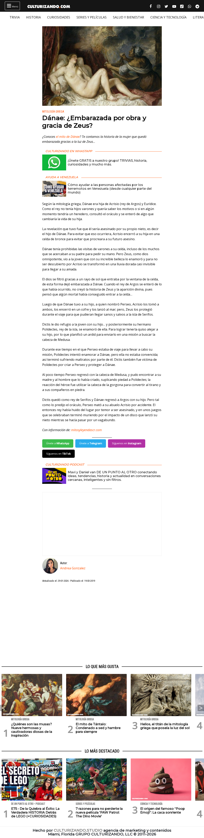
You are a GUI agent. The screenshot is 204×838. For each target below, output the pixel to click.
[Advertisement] (102, 623)
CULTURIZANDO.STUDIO (78, 830)
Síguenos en (126, 443)
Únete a (57, 443)
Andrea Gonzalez (72, 568)
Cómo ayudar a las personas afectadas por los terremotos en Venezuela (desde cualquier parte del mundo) (110, 188)
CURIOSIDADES (58, 17)
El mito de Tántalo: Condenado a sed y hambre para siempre (98, 728)
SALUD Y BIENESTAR (128, 17)
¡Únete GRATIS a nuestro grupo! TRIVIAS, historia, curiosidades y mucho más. (107, 162)
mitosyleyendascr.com (86, 430)
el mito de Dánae (68, 136)
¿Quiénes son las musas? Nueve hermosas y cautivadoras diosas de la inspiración (31, 730)
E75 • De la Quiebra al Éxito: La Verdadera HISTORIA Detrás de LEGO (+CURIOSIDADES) (35, 812)
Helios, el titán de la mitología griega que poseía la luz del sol (165, 726)
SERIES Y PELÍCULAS (91, 17)
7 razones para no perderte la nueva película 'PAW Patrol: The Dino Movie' (99, 812)
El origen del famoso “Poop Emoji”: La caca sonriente (162, 810)
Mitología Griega (53, 111)
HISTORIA (33, 17)
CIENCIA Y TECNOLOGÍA (168, 17)
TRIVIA (15, 17)
